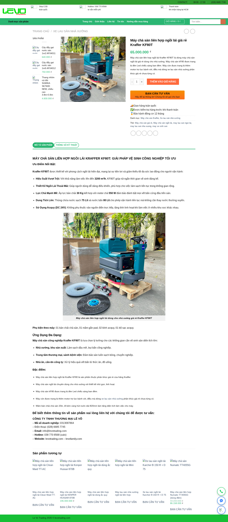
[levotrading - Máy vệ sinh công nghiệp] (14, 11)
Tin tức (120, 21)
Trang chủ (87, 21)
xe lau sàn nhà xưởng (112, 398)
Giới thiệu (100, 21)
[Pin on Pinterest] (149, 133)
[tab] (43, 145)
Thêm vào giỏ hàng (163, 81)
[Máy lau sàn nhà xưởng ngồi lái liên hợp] (127, 473)
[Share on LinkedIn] (155, 133)
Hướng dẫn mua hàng (137, 21)
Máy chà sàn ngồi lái (162, 123)
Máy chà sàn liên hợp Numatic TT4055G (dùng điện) (180, 495)
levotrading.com (54, 439)
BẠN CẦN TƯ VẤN (43, 505)
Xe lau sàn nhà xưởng (70, 31)
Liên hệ (110, 21)
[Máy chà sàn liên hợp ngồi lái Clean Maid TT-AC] (45, 473)
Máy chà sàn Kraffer (150, 118)
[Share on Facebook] (133, 133)
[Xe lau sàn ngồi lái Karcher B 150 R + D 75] (155, 473)
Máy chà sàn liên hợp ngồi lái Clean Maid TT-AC (44, 495)
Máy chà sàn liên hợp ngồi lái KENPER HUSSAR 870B (70, 495)
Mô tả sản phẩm (43, 145)
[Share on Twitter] (138, 133)
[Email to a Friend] (144, 133)
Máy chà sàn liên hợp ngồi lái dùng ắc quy (98, 493)
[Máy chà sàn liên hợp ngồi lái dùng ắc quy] (100, 473)
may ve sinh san (159, 126)
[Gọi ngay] (221, 491)
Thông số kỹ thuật (66, 145)
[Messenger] (221, 501)
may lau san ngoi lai (182, 123)
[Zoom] (65, 98)
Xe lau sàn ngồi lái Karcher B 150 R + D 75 (154, 493)
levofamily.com (74, 439)
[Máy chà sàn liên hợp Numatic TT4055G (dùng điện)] (182, 473)
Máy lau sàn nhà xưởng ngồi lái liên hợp (126, 493)
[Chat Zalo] (221, 510)
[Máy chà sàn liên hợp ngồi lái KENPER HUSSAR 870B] (72, 473)
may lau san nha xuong (140, 126)
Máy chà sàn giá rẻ (143, 123)
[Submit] (223, 21)
